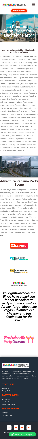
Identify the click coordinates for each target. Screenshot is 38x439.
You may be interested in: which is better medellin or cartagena (19, 51)
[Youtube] (16, 427)
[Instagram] (9, 427)
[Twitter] (22, 427)
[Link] (28, 427)
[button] (33, 4)
